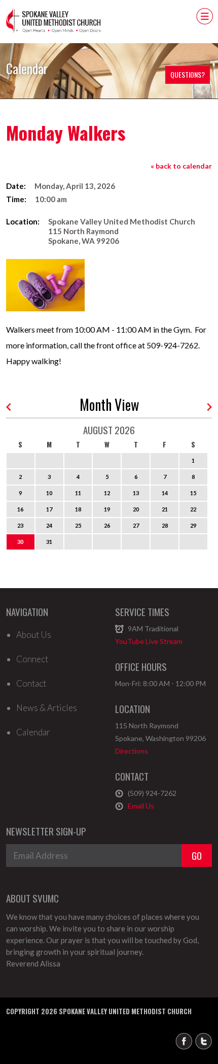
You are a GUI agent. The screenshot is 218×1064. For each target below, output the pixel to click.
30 (20, 541)
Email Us (141, 805)
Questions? (187, 74)
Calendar (33, 732)
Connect (32, 659)
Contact (31, 684)
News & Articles (46, 708)
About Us (33, 635)
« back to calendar (181, 166)
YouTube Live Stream (149, 641)
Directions (131, 751)
